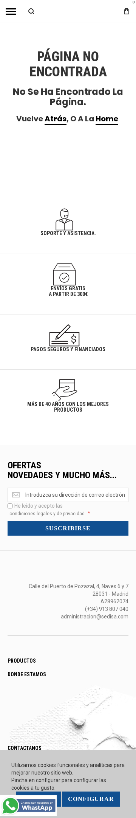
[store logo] (68, 11)
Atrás (55, 118)
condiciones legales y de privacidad (47, 513)
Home (107, 118)
